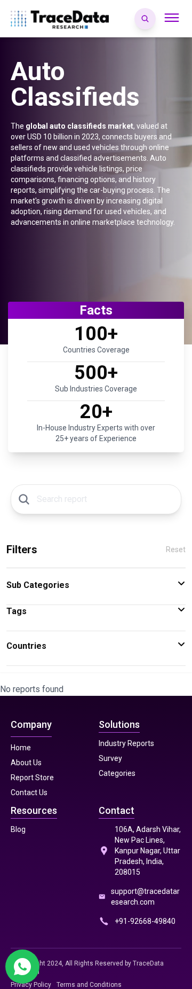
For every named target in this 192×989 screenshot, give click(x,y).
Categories (117, 773)
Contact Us (29, 792)
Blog (18, 829)
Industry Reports (126, 743)
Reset (176, 549)
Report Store (32, 777)
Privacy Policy (31, 984)
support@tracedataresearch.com (145, 896)
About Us (26, 762)
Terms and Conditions (89, 984)
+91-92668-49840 (145, 921)
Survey (110, 758)
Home (21, 747)
